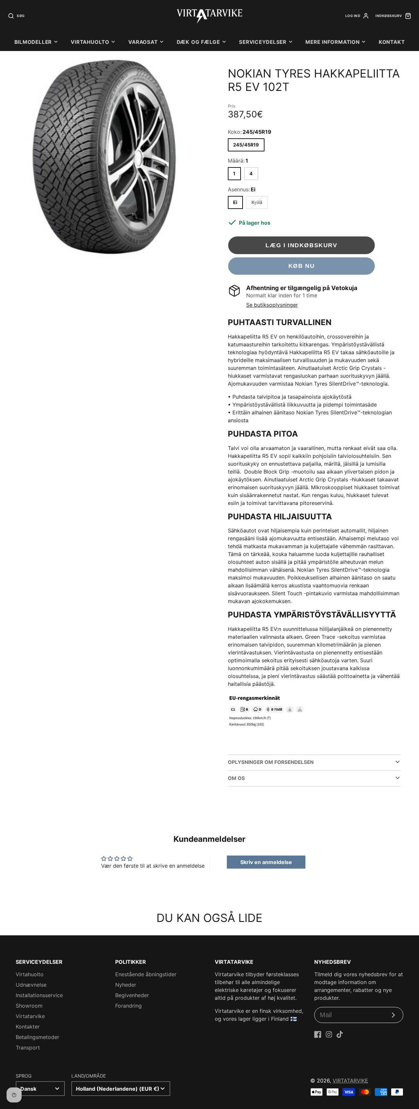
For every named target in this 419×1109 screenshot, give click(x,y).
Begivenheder (132, 995)
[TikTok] (339, 1034)
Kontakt (392, 42)
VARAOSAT (142, 42)
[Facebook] (317, 1034)
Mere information (332, 42)
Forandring (128, 1005)
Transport (28, 1047)
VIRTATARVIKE (350, 1080)
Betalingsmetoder (37, 1037)
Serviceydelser (262, 42)
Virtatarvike (30, 1016)
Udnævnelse (31, 984)
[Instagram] (329, 1034)
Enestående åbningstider (145, 974)
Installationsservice (39, 995)
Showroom (29, 1005)
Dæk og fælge (198, 42)
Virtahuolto (90, 42)
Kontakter (28, 1026)
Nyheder (125, 984)
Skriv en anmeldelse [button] (266, 862)
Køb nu (301, 265)
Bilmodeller (33, 42)
